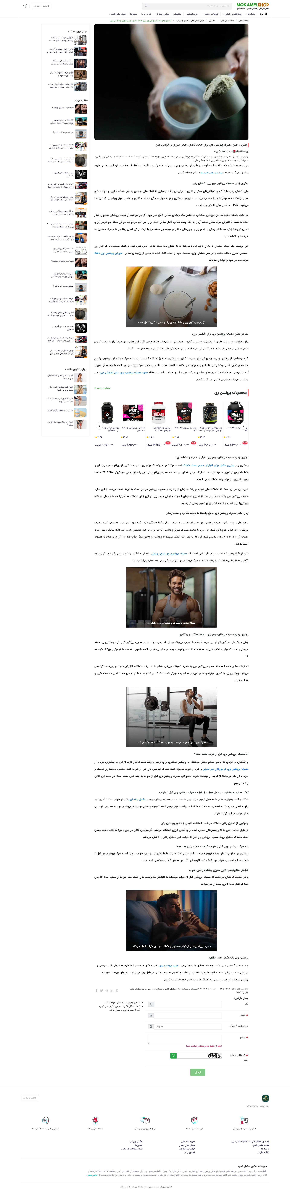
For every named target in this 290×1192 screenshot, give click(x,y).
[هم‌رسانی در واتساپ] (117, 990)
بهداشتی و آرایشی (233, 14)
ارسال (198, 1072)
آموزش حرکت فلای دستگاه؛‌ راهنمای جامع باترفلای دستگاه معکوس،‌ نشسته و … (61, 39)
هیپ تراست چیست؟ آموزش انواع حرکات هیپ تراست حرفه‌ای (60, 51)
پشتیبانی (177, 14)
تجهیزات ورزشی (211, 14)
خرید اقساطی (192, 14)
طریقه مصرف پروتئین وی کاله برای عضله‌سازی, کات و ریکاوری (61, 146)
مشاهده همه (103, 388)
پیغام (242, 1037)
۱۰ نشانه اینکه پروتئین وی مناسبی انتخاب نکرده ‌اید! (63, 250)
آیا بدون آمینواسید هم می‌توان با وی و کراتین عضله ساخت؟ (60, 225)
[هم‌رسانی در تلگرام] (106, 990)
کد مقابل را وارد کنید (239, 1057)
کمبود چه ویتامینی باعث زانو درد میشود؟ (60, 423)
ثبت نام (37, 6)
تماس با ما (146, 14)
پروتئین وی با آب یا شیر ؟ (63, 132)
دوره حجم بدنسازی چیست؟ (63, 107)
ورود (45, 6)
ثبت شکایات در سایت (131, 1149)
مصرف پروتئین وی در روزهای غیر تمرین (225, 769)
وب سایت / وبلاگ (238, 1026)
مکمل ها (251, 14)
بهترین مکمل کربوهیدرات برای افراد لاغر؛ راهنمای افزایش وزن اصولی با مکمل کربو (62, 198)
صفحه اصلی (243, 20)
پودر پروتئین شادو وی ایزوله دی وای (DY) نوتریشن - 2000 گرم (210, 429)
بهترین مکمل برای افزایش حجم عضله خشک (208, 465)
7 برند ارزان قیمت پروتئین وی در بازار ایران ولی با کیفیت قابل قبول (60, 186)
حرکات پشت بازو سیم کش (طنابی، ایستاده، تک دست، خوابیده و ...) (62, 62)
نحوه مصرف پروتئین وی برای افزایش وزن (124, 372)
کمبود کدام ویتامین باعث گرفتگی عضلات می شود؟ (60, 400)
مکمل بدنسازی (137, 799)
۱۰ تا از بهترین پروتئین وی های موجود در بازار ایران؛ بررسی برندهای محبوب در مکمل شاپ (61, 213)
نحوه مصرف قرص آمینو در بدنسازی (63, 174)
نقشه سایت (263, 1152)
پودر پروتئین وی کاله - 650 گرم (185, 429)
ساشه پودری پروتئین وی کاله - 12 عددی (133, 429)
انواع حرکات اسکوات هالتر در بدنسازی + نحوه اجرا (61, 74)
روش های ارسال (187, 1145)
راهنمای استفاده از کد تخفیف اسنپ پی (250, 1141)
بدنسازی (212, 20)
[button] (243, 426)
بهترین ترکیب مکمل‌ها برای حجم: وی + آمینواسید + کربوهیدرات (60, 238)
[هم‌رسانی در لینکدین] (112, 990)
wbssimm (203, 988)
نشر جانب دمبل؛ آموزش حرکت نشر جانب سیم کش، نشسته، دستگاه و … (60, 86)
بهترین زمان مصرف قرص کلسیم (60, 410)
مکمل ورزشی (135, 1141)
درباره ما (265, 1149)
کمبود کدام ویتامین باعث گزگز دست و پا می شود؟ (61, 388)
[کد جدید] (173, 1056)
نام (246, 1004)
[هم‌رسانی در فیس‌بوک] (96, 990)
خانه (262, 14)
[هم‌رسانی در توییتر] (102, 990)
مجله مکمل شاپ (118, 14)
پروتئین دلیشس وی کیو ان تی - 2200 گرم (108, 429)
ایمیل (242, 1015)
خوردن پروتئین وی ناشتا (108, 253)
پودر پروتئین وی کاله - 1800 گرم (237, 429)
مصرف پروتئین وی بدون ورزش (169, 553)
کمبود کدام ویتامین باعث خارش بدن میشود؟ (60, 377)
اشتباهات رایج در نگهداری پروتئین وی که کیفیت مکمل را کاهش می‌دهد (62, 121)
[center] (146, 6)
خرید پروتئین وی (168, 965)
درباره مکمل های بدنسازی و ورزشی (190, 20)
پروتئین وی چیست (211, 173)
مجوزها (133, 14)
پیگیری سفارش (162, 14)
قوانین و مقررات (187, 1149)
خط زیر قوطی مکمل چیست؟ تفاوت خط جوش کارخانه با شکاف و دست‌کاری (60, 160)
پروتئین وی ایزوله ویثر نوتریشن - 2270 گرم (162, 429)
